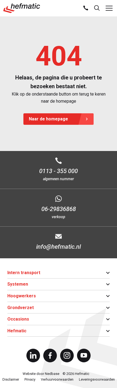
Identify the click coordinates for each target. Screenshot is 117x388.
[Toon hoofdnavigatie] (109, 8)
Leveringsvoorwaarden (97, 379)
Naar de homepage (48, 119)
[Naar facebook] (50, 355)
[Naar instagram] (67, 355)
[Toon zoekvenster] (97, 8)
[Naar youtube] (84, 355)
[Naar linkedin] (33, 355)
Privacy (29, 379)
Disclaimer (10, 379)
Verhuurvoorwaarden (57, 379)
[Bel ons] (85, 8)
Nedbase (52, 374)
